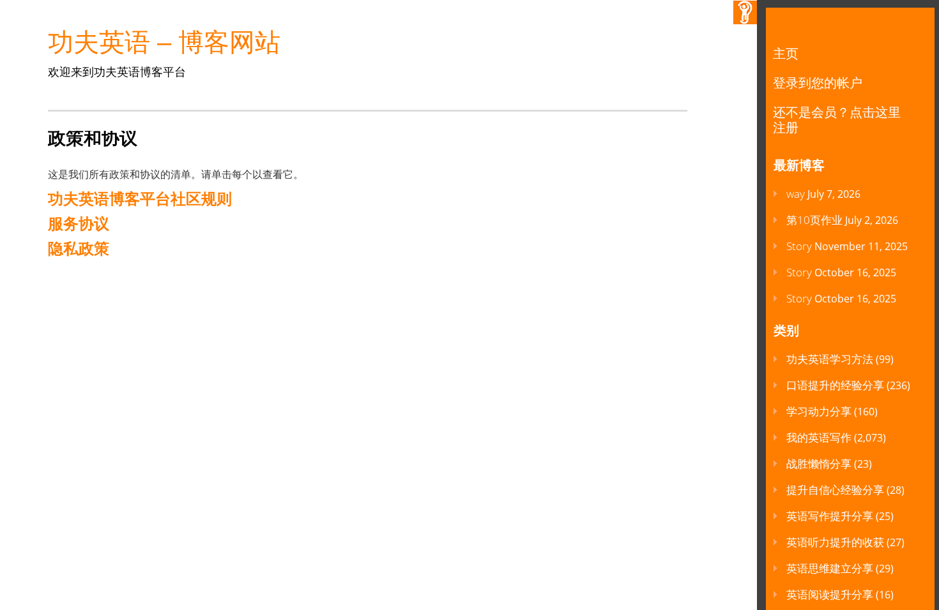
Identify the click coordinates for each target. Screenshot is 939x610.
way (795, 193)
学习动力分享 (818, 411)
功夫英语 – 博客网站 (164, 42)
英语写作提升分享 (829, 516)
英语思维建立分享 (829, 568)
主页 (785, 53)
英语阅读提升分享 (829, 594)
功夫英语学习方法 (829, 359)
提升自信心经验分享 (835, 489)
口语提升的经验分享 (835, 385)
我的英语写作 (818, 437)
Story (799, 246)
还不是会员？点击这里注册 (837, 119)
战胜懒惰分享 (818, 463)
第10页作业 (814, 219)
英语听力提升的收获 (835, 542)
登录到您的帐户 (817, 82)
